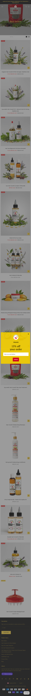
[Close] (28, 334)
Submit (16, 359)
